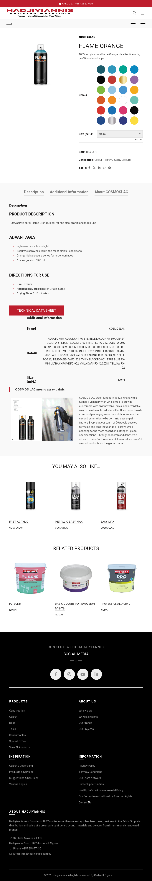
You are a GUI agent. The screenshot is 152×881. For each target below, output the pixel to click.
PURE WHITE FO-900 (57, 355)
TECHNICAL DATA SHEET (36, 310)
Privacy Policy (87, 765)
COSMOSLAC (117, 328)
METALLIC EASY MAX (69, 521)
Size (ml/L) (85, 134)
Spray (108, 159)
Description (34, 192)
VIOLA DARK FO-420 (91, 363)
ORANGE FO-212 (84, 351)
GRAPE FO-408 (52, 347)
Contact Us (85, 802)
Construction (17, 710)
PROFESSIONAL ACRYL (115, 603)
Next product (142, 23)
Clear (140, 139)
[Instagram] (69, 674)
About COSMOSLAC (111, 192)
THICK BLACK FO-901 (93, 359)
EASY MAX (107, 521)
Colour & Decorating (21, 765)
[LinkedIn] (96, 674)
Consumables (17, 735)
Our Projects (86, 729)
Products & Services (21, 771)
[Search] (135, 13)
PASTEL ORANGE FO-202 (109, 351)
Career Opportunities (91, 784)
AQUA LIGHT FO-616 (76, 338)
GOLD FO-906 (116, 342)
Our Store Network (90, 778)
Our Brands (85, 722)
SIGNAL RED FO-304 (100, 355)
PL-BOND (15, 603)
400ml (121, 379)
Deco (12, 722)
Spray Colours (122, 159)
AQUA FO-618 (56, 338)
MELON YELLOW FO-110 (60, 351)
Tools (12, 729)
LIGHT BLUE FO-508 (112, 347)
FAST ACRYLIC (19, 521)
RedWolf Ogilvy (103, 875)
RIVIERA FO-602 (79, 355)
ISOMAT (13, 610)
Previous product (133, 23)
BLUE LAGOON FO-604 (102, 338)
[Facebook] (55, 674)
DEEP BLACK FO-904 (75, 342)
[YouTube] (82, 674)
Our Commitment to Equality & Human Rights (106, 796)
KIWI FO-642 (69, 347)
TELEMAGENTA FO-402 (66, 359)
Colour (83, 95)
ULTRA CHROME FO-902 (65, 363)
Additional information (69, 192)
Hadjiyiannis (60, 875)
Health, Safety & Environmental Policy (101, 790)
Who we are (85, 710)
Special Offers (18, 741)
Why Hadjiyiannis (88, 716)
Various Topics (18, 784)
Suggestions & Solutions (24, 778)
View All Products (19, 747)
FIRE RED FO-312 (98, 342)
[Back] (9, 23)
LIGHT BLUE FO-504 (88, 347)
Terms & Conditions (90, 771)
